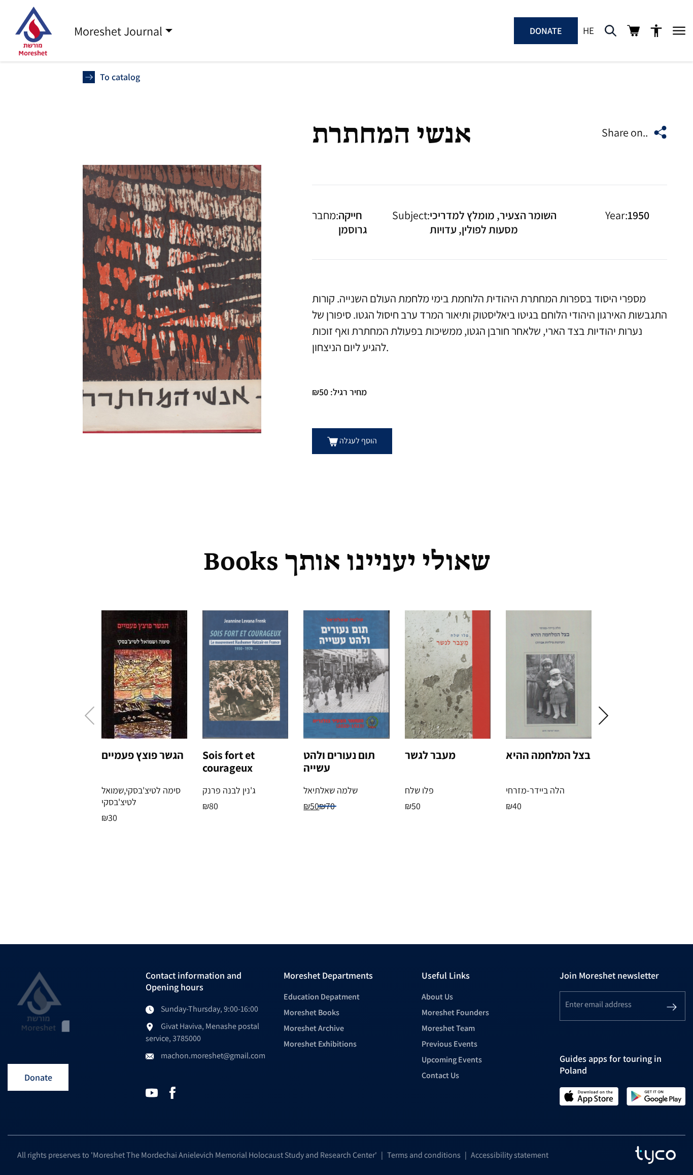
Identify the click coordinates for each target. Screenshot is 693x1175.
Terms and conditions (424, 1155)
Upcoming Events (452, 1059)
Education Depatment (322, 996)
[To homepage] (33, 31)
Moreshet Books (311, 1012)
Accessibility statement (509, 1155)
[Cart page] (633, 30)
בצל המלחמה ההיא (548, 755)
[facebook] (172, 1092)
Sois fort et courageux (228, 761)
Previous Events (449, 1044)
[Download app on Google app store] (656, 1095)
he (588, 30)
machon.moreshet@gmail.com (213, 1055)
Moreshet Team (448, 1028)
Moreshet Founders (455, 1012)
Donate (546, 31)
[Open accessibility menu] (656, 31)
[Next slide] (603, 715)
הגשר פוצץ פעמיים (142, 755)
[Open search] (610, 31)
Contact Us (440, 1075)
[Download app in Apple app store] (589, 1095)
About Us (437, 996)
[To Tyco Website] (655, 1155)
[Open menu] (679, 31)
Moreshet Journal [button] (118, 31)
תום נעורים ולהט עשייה (339, 761)
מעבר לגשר (430, 755)
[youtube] (152, 1092)
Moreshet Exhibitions (320, 1044)
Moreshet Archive (314, 1028)
